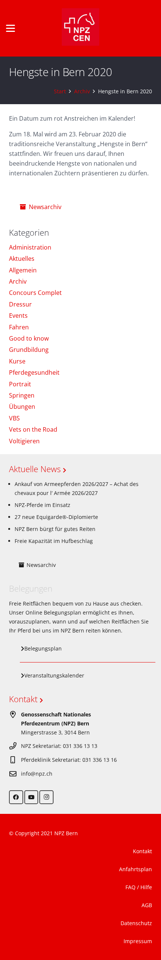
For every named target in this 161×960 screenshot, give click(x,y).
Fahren (19, 327)
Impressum (138, 941)
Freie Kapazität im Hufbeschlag (54, 540)
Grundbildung (29, 349)
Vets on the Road (33, 429)
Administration (30, 247)
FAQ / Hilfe (138, 887)
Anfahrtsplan (135, 869)
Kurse (17, 361)
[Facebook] (16, 797)
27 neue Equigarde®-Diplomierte (56, 516)
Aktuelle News (36, 468)
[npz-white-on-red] (80, 28)
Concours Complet (35, 293)
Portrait (20, 384)
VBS (14, 418)
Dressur (20, 304)
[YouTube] (31, 797)
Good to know (29, 338)
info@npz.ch (36, 773)
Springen (21, 395)
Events (18, 315)
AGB (147, 905)
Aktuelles (21, 258)
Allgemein (23, 270)
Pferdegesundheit (34, 372)
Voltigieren (24, 441)
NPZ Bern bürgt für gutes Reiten (55, 528)
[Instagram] (46, 797)
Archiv (18, 281)
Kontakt (24, 698)
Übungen (22, 406)
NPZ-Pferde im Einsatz (42, 504)
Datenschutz (136, 923)
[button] (10, 28)
